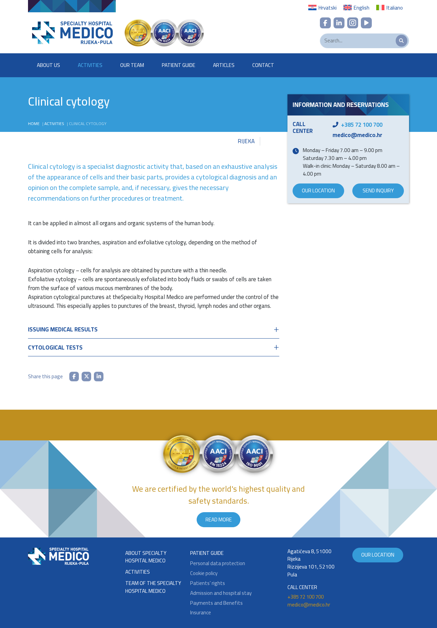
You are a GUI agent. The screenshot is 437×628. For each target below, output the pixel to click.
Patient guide (207, 553)
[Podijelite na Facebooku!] (74, 376)
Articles (224, 65)
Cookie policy (203, 573)
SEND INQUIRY (378, 190)
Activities (90, 65)
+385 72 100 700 (361, 124)
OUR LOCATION (318, 190)
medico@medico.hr (357, 134)
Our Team (132, 65)
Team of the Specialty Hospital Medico (153, 587)
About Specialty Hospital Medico (146, 557)
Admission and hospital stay (221, 593)
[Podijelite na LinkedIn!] (98, 376)
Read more (219, 519)
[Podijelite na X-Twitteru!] (86, 376)
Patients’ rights (207, 583)
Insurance (200, 613)
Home (34, 123)
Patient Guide (178, 65)
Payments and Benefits (216, 603)
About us (48, 65)
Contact (263, 65)
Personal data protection (217, 564)
